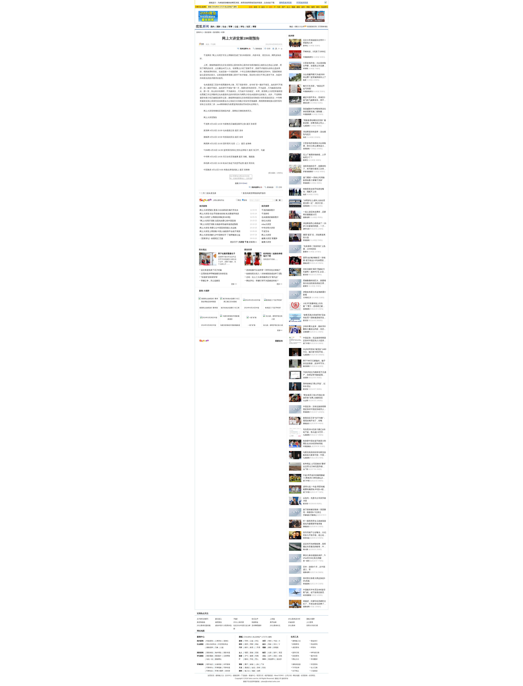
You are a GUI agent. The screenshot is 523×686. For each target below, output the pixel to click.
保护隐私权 (269, 675)
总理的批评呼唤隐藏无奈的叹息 (214, 273)
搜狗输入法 (296, 641)
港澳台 (226, 641)
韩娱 (269, 644)
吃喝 (257, 656)
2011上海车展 (238, 622)
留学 (275, 653)
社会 (224, 26)
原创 (275, 656)
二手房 (257, 647)
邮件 (303, 7)
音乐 (275, 644)
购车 (246, 647)
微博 (313, 7)
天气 (246, 656)
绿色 (280, 656)
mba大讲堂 (266, 224)
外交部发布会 (223, 644)
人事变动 (218, 641)
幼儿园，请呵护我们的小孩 (273, 325)
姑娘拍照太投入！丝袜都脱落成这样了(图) (264, 273)
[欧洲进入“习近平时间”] (273, 300)
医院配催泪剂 (312, 27)
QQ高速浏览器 (302, 2)
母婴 (246, 653)
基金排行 (314, 641)
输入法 (247, 671)
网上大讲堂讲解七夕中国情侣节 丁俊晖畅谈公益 (220, 235)
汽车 (278, 7)
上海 (257, 664)
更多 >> (234, 284)
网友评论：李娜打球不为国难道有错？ (262, 281)
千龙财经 (265, 213)
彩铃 (258, 668)
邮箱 (251, 664)
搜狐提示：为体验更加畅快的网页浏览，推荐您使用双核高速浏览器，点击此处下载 (241, 3)
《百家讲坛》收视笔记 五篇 (211, 238)
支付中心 (228, 675)
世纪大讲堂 (266, 221)
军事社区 (209, 671)
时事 (223, 32)
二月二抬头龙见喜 (208, 193)
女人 (288, 7)
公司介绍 (288, 675)
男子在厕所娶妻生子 (226, 253)
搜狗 (235, 7)
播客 (298, 7)
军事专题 (227, 668)
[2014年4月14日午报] (252, 300)
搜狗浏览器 (296, 664)
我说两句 (324, 7)
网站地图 (296, 675)
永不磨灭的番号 (202, 619)
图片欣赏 (314, 656)
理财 (251, 644)
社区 (248, 26)
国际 (218, 26)
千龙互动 (265, 231)
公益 (236, 26)
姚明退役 (218, 622)
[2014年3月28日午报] (208, 318)
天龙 (240, 668)
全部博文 (312, 675)
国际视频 (209, 656)
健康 (251, 656)
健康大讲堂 (266, 242)
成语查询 (295, 647)
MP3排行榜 (315, 653)
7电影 (235, 619)
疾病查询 (295, 656)
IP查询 (313, 647)
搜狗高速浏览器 (285, 2)
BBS (318, 7)
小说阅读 (314, 671)
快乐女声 (255, 619)
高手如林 (273, 622)
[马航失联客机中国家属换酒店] (230, 318)
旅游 (240, 656)
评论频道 (200, 656)
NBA (270, 641)
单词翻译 (314, 659)
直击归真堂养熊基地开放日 (254, 193)
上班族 (272, 619)
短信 (253, 668)
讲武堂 (227, 671)
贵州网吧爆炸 (257, 625)
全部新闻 (304, 675)
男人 (257, 659)
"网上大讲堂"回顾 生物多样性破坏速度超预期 (219, 224)
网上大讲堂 (266, 235)
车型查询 (314, 664)
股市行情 (295, 653)
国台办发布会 (211, 644)
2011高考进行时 (294, 619)
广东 (262, 664)
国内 (212, 26)
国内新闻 (208, 32)
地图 (253, 671)
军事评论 (209, 668)
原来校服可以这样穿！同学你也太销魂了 (263, 270)
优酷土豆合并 (299, 27)
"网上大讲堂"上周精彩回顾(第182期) (215, 217)
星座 (257, 653)
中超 (275, 641)
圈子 (246, 664)
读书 (269, 656)
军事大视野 (219, 671)
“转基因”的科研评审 (209, 277)
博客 (308, 7)
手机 (251, 659)
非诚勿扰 (291, 622)
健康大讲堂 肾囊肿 (269, 238)
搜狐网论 (218, 659)
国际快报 (209, 653)
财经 (240, 644)
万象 (216, 647)
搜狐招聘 (236, 675)
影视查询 (295, 644)
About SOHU (279, 675)
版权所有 (285, 678)
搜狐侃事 (209, 647)
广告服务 (244, 675)
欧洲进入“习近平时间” (273, 308)
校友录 (279, 659)
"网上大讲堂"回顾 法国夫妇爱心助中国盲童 (218, 221)
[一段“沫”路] (252, 318)
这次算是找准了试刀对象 (211, 270)
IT (274, 7)
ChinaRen (215, 7)
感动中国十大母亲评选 (223, 625)
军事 (230, 26)
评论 (242, 26)
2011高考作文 (275, 625)
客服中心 (252, 675)
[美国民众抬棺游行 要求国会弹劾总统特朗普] (208, 300)
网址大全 (295, 659)
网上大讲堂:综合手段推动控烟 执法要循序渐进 (219, 213)
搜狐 (209, 7)
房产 (283, 7)
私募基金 (255, 622)
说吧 (258, 671)
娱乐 (263, 7)
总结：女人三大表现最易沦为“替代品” (262, 277)
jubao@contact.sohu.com (270, 681)
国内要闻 (216, 32)
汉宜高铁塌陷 (323, 27)
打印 (268, 49)
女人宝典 (314, 668)
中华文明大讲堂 (268, 228)
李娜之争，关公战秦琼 (210, 281)
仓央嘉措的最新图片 (270, 217)
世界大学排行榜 (312, 625)
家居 (251, 647)
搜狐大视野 (310, 619)
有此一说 (209, 659)
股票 (246, 644)
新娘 (251, 653)
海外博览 (218, 653)
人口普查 (309, 622)
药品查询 (314, 644)
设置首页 (211, 675)
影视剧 (275, 647)
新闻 (240, 641)
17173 (222, 7)
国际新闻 (200, 653)
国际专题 (227, 653)
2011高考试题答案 (204, 625)
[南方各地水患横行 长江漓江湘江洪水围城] (230, 300)
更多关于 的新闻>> (243, 242)
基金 (257, 644)
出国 (269, 653)
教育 (264, 653)
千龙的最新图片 (268, 210)
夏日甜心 (218, 619)
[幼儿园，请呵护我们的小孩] (273, 318)
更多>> (279, 330)
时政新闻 (209, 641)
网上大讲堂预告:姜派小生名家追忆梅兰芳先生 (219, 210)
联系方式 (260, 675)
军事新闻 (200, 664)
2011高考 (291, 625)
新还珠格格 (201, 622)
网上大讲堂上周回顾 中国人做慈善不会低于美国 (220, 231)
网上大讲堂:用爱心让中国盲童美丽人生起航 (218, 228)
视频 (293, 7)
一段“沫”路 (251, 325)
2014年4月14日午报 (251, 308)
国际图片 (218, 656)
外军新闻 (227, 664)
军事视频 (218, 668)
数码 (246, 659)
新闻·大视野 (204, 291)
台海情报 (218, 664)
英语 (280, 653)
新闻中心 (199, 32)
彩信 (264, 668)
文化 (264, 656)
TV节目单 (295, 668)
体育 (255, 7)
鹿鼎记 (247, 668)
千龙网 (213, 44)
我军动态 (209, 664)
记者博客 (227, 656)
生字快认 (295, 671)
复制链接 (258, 49)
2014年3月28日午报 (208, 325)
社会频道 (200, 644)
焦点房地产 (229, 7)
